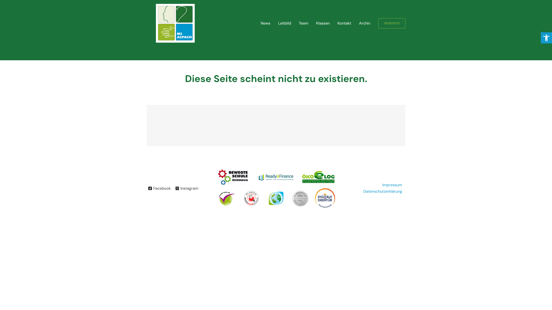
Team (303, 23)
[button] (546, 37)
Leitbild (284, 23)
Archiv (364, 23)
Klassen (323, 23)
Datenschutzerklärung (382, 191)
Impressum (392, 185)
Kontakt (344, 23)
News (265, 23)
